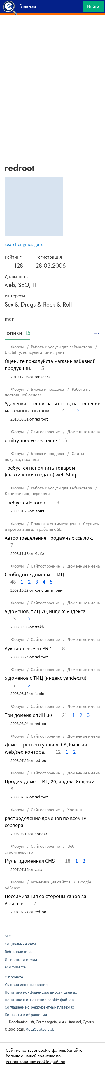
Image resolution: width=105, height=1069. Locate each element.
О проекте (14, 977)
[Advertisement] (52, 29)
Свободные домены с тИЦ (34, 574)
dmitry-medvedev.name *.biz (36, 440)
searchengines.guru (24, 244)
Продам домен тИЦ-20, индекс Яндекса (50, 781)
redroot (41, 419)
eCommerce (15, 967)
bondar (40, 833)
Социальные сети (20, 944)
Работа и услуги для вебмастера (61, 347)
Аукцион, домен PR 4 (28, 648)
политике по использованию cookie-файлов (35, 1058)
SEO (8, 936)
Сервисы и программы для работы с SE (52, 526)
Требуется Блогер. (25, 502)
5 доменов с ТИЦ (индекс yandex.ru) (45, 677)
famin (39, 693)
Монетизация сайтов (51, 882)
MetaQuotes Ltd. (39, 1029)
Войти (93, 6)
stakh (39, 626)
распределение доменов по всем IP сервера (45, 821)
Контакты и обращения (26, 1014)
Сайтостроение (45, 431)
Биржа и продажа (47, 389)
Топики (17, 333)
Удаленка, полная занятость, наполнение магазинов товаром (52, 407)
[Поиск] (76, 8)
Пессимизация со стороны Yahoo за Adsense (45, 900)
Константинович (49, 590)
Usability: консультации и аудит (34, 352)
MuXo (39, 553)
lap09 (39, 510)
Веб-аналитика (18, 951)
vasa (38, 869)
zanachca (42, 376)
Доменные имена (83, 431)
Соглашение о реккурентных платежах (39, 1007)
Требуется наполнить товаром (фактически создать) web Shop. (42, 471)
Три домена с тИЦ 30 (28, 715)
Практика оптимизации (53, 523)
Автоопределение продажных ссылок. (49, 537)
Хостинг (74, 809)
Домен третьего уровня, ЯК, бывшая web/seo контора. (46, 748)
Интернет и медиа (21, 959)
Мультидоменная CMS (30, 860)
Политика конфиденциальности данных (41, 992)
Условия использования (26, 984)
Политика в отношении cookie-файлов (39, 999)
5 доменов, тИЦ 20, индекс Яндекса (45, 611)
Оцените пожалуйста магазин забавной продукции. (50, 364)
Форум (17, 347)
